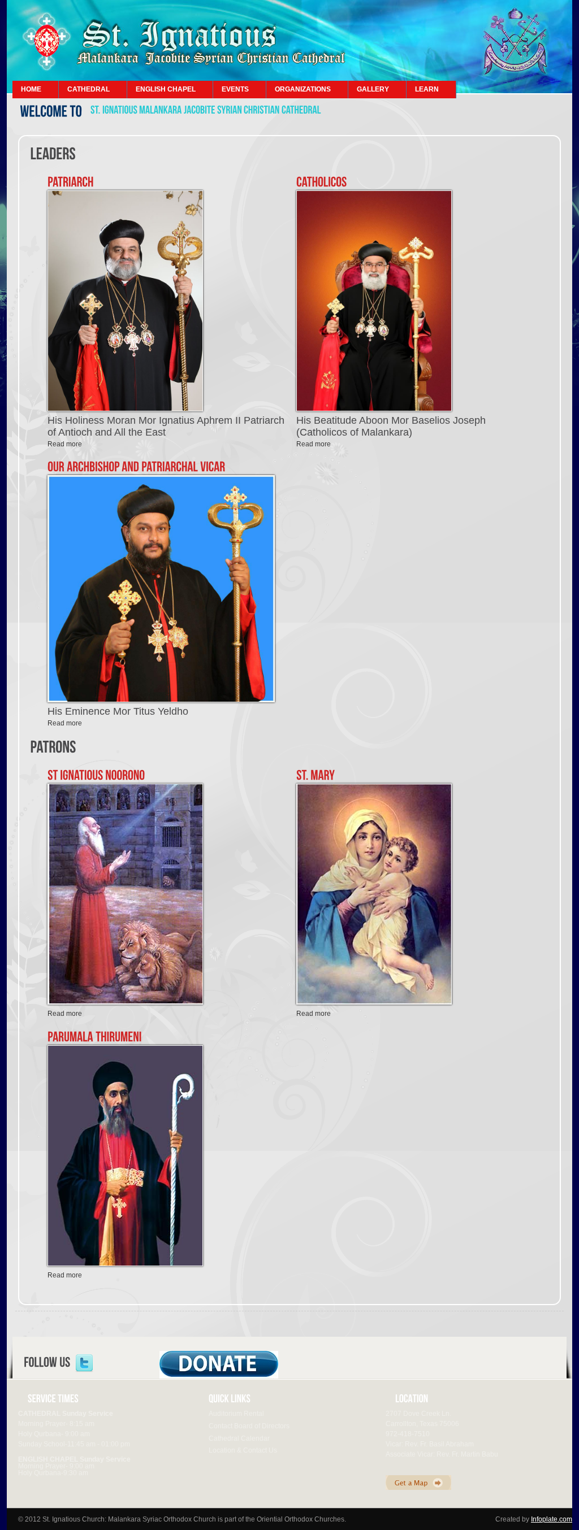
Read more (64, 444)
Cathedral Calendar (239, 1438)
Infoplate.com (551, 1519)
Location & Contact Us (243, 1450)
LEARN (427, 89)
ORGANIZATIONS (303, 89)
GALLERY (373, 89)
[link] (84, 1363)
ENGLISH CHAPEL (166, 89)
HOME (31, 89)
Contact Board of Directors (249, 1426)
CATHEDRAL (88, 89)
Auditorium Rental (236, 1414)
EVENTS (235, 89)
